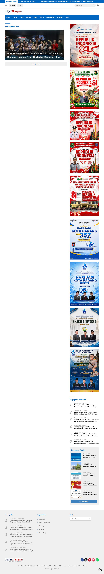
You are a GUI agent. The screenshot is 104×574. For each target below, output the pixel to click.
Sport (67, 17)
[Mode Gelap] (98, 5)
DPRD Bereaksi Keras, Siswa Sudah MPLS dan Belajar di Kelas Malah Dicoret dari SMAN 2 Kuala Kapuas (85, 435)
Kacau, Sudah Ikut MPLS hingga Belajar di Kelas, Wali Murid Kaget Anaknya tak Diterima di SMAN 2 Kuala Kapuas (85, 406)
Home (8, 17)
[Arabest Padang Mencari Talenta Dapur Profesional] (76, 485)
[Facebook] (82, 560)
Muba (35, 17)
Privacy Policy (53, 566)
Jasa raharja (43, 533)
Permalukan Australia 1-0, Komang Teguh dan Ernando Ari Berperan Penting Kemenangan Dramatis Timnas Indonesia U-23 (22, 543)
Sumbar (59, 17)
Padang (41, 526)
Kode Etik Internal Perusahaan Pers (36, 566)
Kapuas (14, 17)
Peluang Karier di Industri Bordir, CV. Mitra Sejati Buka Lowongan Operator (89, 493)
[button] (94, 5)
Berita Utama (50, 17)
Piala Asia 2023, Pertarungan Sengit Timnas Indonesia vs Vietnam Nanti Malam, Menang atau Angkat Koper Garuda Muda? (21, 535)
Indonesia (42, 519)
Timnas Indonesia (44, 522)
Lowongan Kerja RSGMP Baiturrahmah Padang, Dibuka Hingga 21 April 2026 (90, 465)
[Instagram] (93, 560)
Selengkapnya (36, 64)
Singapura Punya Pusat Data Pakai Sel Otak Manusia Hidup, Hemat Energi (51, 1)
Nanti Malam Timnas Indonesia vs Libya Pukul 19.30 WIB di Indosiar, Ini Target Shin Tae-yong (22, 550)
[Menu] (6, 5)
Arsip (19, 5)
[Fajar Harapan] (13, 11)
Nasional (28, 17)
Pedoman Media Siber (74, 566)
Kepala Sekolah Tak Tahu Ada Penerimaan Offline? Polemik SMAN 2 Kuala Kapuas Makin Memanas (86, 442)
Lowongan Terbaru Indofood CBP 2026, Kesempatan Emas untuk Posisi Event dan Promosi (90, 475)
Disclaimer (62, 566)
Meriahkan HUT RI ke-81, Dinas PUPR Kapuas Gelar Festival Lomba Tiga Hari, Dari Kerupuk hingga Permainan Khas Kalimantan (86, 420)
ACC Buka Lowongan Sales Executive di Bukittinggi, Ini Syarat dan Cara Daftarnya (90, 456)
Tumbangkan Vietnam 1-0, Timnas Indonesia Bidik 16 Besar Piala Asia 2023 (20, 528)
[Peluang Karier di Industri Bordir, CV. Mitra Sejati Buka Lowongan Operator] (76, 494)
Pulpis (21, 17)
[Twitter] (86, 560)
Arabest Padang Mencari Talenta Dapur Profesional (90, 484)
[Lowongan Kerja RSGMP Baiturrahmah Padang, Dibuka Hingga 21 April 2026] (76, 466)
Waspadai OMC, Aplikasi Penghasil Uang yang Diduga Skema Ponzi (21, 521)
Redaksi (12, 5)
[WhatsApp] (97, 560)
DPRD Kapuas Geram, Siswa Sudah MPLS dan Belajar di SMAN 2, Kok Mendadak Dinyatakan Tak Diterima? (86, 413)
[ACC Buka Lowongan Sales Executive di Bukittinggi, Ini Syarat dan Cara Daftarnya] (76, 457)
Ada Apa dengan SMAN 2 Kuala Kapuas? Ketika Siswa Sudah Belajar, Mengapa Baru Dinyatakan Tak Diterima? (86, 428)
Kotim (42, 17)
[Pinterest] (89, 560)
